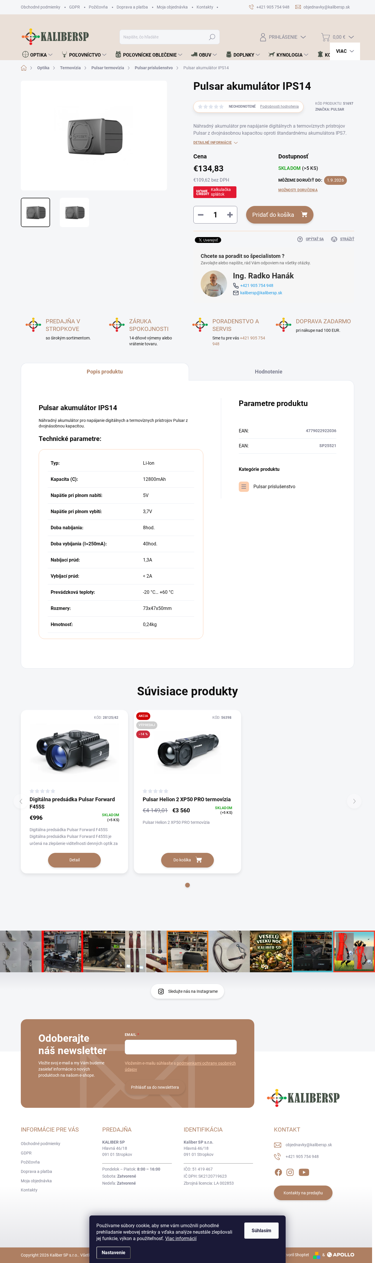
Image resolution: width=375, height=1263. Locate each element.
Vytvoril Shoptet (294, 1254)
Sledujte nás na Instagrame (193, 991)
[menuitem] (37, 55)
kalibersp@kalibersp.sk (261, 292)
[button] (187, 885)
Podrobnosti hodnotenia (279, 106)
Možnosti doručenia (298, 190)
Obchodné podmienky (40, 7)
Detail (74, 860)
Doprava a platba (132, 7)
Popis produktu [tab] (105, 371)
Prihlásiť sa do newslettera (155, 1087)
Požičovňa (98, 7)
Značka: (329, 109)
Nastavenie (113, 1252)
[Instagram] (290, 1171)
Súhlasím (261, 1230)
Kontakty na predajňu (303, 1193)
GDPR (74, 7)
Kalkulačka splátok (221, 192)
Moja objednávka (172, 7)
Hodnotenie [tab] (268, 371)
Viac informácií (181, 1238)
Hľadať (212, 37)
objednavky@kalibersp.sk (309, 1144)
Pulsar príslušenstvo (274, 486)
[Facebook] (278, 1171)
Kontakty (205, 7)
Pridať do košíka (273, 214)
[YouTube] (304, 1171)
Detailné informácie (212, 143)
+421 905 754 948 (256, 285)
